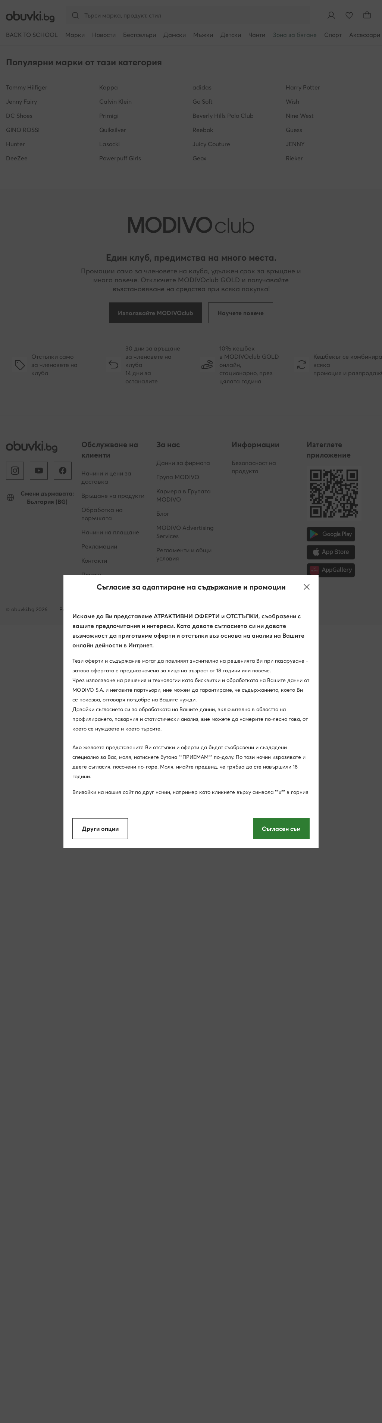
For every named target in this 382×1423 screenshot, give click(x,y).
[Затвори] (307, 587)
